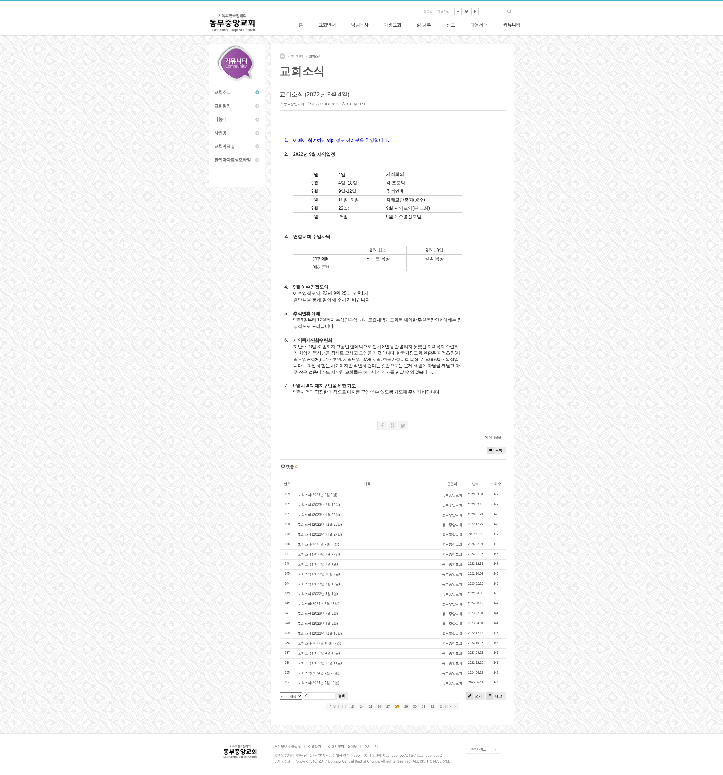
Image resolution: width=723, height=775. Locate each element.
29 (406, 706)
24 (361, 706)
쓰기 (478, 696)
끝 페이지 (446, 706)
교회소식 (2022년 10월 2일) (319, 573)
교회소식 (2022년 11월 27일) (320, 534)
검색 (341, 695)
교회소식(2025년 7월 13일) (318, 682)
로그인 (428, 11)
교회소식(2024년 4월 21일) (318, 672)
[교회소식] (237, 92)
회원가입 (443, 11)
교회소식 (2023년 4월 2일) (318, 623)
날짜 (475, 483)
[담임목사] (360, 25)
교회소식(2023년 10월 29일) (319, 643)
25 (370, 706)
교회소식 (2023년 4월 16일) (319, 653)
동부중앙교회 (294, 103)
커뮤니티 (297, 56)
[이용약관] (314, 746)
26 (379, 706)
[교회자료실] (237, 146)
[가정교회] (392, 25)
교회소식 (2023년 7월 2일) (318, 613)
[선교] (450, 25)
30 (415, 706)
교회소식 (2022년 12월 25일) (320, 524)
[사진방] (237, 133)
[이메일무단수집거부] (342, 746)
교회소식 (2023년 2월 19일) (319, 583)
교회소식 (315, 56)
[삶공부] (424, 25)
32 (432, 706)
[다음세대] (479, 25)
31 (423, 706)
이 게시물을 (493, 437)
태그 (498, 696)
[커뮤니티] (512, 25)
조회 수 (495, 483)
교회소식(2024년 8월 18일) (318, 603)
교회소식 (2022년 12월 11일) (320, 663)
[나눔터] (237, 120)
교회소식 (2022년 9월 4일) (314, 94)
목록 (498, 450)
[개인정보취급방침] (289, 746)
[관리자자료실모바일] (237, 160)
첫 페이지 (339, 706)
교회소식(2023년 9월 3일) (317, 494)
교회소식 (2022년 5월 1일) (318, 593)
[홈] (301, 25)
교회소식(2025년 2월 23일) (318, 544)
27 (388, 706)
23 (353, 706)
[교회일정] (237, 106)
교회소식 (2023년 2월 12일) (319, 504)
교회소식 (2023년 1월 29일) (319, 554)
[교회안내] (327, 25)
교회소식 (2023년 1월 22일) (319, 514)
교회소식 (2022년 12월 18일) (320, 633)
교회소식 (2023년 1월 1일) (318, 564)
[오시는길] (370, 746)
